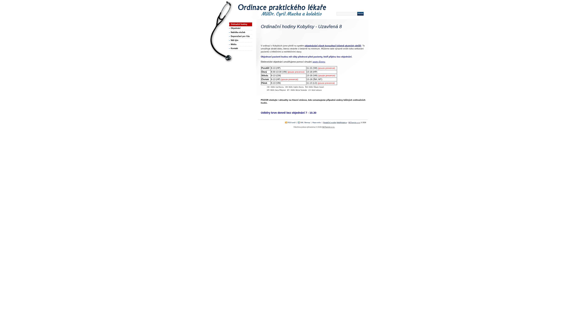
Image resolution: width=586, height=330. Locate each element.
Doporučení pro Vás (240, 36)
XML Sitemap (305, 122)
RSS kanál (291, 122)
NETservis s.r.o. (354, 122)
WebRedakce (342, 122)
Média (233, 44)
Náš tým (234, 40)
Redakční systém (329, 122)
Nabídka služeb (238, 32)
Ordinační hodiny (239, 24)
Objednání (236, 28)
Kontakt (234, 48)
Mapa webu (316, 122)
